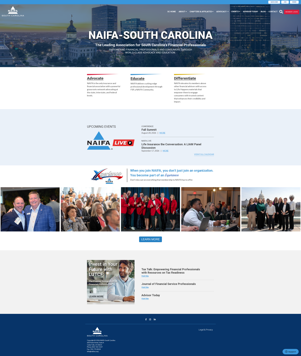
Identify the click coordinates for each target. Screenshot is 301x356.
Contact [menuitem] (273, 11)
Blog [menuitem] (263, 11)
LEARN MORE (150, 239)
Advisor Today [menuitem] (250, 11)
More (162, 133)
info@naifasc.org (92, 351)
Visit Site (145, 276)
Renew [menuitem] (294, 2)
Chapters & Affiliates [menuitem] (201, 11)
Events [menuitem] (235, 11)
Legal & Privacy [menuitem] (206, 329)
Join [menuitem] (285, 2)
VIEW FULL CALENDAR (204, 154)
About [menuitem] (182, 11)
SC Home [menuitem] (171, 11)
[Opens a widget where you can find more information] (290, 352)
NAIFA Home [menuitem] (274, 2)
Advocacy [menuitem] (221, 11)
